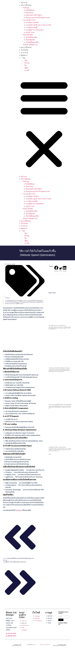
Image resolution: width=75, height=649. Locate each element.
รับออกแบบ (29, 13)
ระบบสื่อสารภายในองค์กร (34, 30)
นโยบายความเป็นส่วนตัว (45, 644)
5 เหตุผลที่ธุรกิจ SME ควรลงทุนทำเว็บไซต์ (57, 447)
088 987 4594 (11, 635)
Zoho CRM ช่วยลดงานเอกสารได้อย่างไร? (57, 325)
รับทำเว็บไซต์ (28, 35)
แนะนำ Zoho (29, 32)
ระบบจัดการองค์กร (32, 22)
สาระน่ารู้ (24, 53)
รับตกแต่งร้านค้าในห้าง (33, 15)
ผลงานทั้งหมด (26, 47)
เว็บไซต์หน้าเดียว (31, 37)
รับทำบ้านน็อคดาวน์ (30, 45)
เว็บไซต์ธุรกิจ (30, 40)
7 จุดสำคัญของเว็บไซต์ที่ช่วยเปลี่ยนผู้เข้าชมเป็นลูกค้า (59, 368)
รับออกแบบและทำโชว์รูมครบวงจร (37, 17)
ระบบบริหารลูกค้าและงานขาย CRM (38, 25)
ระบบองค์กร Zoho (29, 20)
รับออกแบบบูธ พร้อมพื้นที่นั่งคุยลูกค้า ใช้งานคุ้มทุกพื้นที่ (60, 404)
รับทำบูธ (26, 8)
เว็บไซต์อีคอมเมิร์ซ (32, 42)
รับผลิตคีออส (29, 10)
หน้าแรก (24, 2)
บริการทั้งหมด (26, 5)
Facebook (19, 510)
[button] (44, 123)
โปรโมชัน (24, 50)
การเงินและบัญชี (31, 27)
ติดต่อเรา (24, 55)
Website (7, 297)
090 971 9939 (11, 633)
